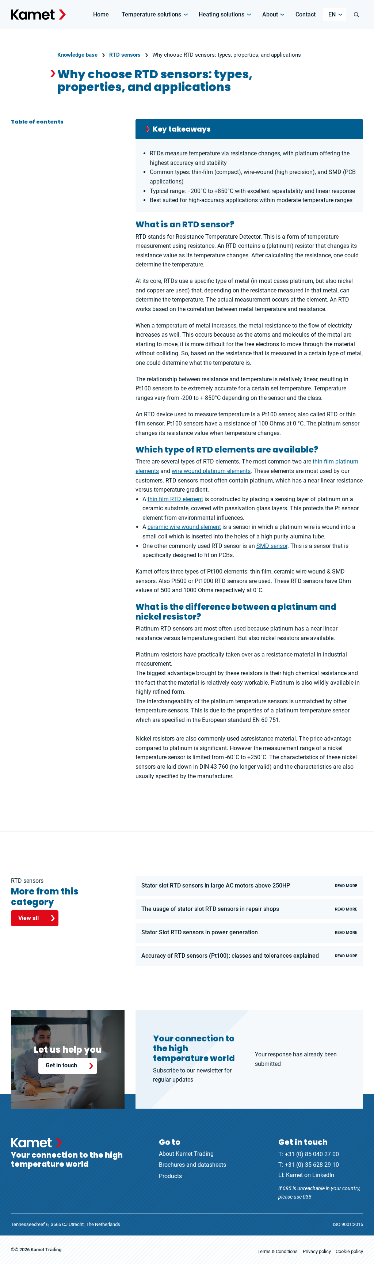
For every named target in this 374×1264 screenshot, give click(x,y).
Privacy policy (317, 1251)
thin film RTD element (175, 499)
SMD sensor (271, 545)
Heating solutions (221, 14)
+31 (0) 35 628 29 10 (312, 1164)
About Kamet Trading (186, 1153)
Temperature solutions (151, 14)
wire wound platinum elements (211, 471)
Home (101, 14)
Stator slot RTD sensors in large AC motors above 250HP (249, 885)
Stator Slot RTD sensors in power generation (249, 932)
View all (28, 918)
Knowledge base (77, 55)
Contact (305, 14)
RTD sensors (125, 55)
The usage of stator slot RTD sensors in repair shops (249, 908)
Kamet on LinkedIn (310, 1175)
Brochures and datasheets (192, 1164)
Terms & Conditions (277, 1251)
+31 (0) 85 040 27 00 (312, 1154)
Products (170, 1176)
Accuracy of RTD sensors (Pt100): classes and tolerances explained (249, 955)
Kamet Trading (46, 1249)
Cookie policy (349, 1251)
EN (332, 14)
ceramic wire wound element (184, 526)
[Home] (38, 14)
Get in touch (61, 1065)
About (270, 14)
